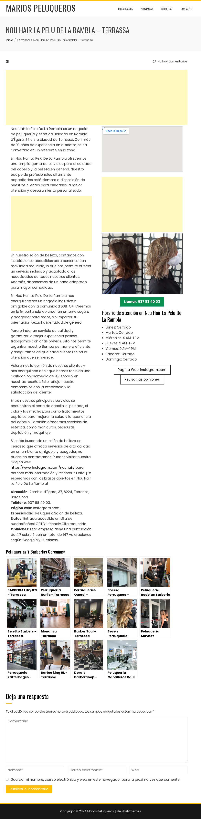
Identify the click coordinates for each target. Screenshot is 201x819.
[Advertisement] (96, 97)
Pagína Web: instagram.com (142, 369)
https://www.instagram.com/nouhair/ (43, 467)
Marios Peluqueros (41, 8)
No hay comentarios (172, 61)
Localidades (125, 8)
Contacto (186, 8)
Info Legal (167, 8)
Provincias (147, 8)
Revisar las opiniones (142, 379)
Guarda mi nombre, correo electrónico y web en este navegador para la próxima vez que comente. (95, 779)
